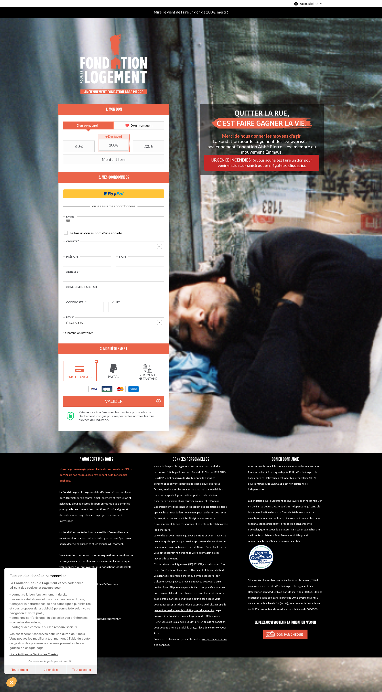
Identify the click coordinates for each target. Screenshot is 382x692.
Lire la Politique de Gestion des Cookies (34, 654)
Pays (70, 317)
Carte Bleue (107, 389)
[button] (11, 682)
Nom (123, 256)
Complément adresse (82, 287)
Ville (116, 302)
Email (71, 216)
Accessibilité (309, 3)
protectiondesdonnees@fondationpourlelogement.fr (184, 610)
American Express (133, 389)
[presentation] (88, 125)
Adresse (73, 271)
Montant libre (114, 159)
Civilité (72, 241)
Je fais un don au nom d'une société (96, 233)
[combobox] (113, 246)
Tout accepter (81, 669)
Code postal (76, 302)
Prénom (72, 256)
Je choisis (51, 669)
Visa (93, 389)
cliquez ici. (297, 165)
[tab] (88, 125)
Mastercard (120, 389)
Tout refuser (19, 669)
